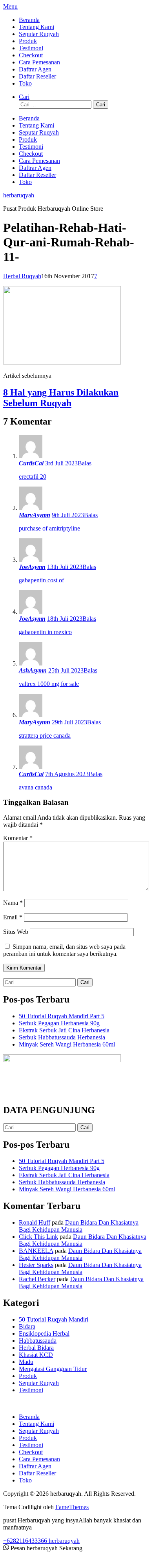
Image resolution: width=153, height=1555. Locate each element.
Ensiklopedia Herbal (44, 1333)
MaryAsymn (34, 515)
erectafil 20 (32, 476)
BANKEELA (36, 1250)
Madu (26, 1361)
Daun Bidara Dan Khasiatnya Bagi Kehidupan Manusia (78, 1226)
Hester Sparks (36, 1265)
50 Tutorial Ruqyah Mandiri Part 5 (61, 1016)
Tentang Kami (36, 27)
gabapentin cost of (41, 580)
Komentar (18, 838)
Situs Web (15, 931)
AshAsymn (33, 670)
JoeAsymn (32, 566)
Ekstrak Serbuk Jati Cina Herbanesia (64, 1030)
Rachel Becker (37, 1279)
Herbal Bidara (36, 1347)
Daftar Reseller (37, 76)
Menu (10, 6)
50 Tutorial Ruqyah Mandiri (53, 1319)
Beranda (29, 19)
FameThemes (72, 1507)
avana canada (35, 787)
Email (12, 917)
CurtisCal (31, 463)
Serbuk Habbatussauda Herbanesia (62, 1037)
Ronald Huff (34, 1222)
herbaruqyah (18, 195)
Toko (25, 83)
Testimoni (31, 48)
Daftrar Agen (35, 69)
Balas (84, 463)
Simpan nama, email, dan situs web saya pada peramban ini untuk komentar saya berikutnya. (64, 950)
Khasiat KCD (36, 1354)
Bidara (27, 1326)
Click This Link (38, 1236)
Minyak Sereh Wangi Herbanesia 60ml (67, 1044)
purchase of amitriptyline (49, 528)
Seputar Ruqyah (39, 34)
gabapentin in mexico (45, 632)
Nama (13, 902)
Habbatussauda (37, 1340)
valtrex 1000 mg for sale (49, 683)
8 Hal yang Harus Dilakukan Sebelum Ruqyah (60, 397)
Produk (28, 41)
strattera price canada (45, 735)
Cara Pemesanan (39, 62)
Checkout (31, 55)
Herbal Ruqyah (22, 276)
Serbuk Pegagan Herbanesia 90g (59, 1023)
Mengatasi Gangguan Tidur (53, 1368)
